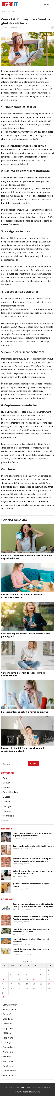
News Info (8, 1052)
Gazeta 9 (7, 1014)
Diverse (6, 796)
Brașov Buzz (9, 1047)
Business (7, 787)
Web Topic (8, 1018)
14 (34, 979)
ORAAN (22, 1087)
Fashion (6, 801)
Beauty (6, 782)
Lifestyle (11, 12)
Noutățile (7, 1042)
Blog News (8, 1028)
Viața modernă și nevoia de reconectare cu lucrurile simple (23, 674)
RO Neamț (8, 1033)
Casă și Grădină (10, 792)
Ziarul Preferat (10, 1004)
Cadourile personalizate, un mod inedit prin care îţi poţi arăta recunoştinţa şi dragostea (33, 905)
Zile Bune (7, 1056)
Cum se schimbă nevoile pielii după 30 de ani (33, 846)
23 (49, 984)
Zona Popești (9, 1009)
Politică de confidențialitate (27, 1092)
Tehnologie (8, 815)
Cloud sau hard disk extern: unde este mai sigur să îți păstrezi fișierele (32, 834)
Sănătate (7, 811)
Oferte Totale (9, 1070)
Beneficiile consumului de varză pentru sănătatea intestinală (31, 930)
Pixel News (8, 1037)
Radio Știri (8, 1061)
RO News (7, 1023)
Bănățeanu (8, 1066)
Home (3, 12)
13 (27, 979)
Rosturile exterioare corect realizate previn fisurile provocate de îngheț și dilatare (33, 859)
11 (11, 979)
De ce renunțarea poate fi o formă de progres (24, 712)
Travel (6, 820)
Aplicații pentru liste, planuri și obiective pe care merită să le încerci (33, 872)
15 (41, 979)
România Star (9, 1075)
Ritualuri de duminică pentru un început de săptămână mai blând (23, 749)
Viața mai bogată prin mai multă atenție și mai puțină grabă (25, 635)
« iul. (3, 996)
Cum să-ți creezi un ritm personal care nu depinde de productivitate (26, 557)
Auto (5, 778)
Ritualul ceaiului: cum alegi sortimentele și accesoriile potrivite (23, 596)
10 (3, 979)
